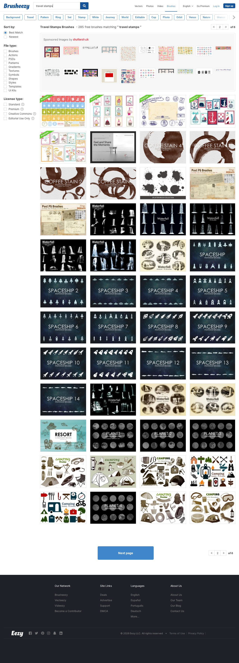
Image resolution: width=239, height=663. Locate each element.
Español (135, 600)
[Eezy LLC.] (17, 633)
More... (135, 616)
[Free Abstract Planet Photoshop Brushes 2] (163, 435)
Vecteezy (60, 600)
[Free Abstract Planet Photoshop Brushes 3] (212, 435)
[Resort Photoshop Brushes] (63, 435)
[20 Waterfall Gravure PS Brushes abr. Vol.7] (212, 399)
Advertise (106, 600)
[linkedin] (60, 633)
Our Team (176, 600)
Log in (216, 6)
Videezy (60, 605)
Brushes (171, 6)
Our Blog (175, 605)
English (135, 594)
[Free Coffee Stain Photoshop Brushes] (113, 183)
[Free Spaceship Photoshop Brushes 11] (113, 363)
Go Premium (203, 6)
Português (137, 605)
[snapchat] (54, 633)
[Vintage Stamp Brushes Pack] (163, 111)
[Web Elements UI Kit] (113, 147)
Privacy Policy (196, 633)
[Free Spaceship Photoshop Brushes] (212, 255)
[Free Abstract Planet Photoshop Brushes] (113, 435)
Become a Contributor (68, 611)
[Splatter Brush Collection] (163, 183)
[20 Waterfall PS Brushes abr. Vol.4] (163, 219)
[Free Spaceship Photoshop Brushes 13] (212, 363)
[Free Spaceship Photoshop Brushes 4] (163, 291)
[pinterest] (42, 633)
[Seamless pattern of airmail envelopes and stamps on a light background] (128, 54)
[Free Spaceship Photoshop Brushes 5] (212, 291)
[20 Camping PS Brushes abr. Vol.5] (163, 472)
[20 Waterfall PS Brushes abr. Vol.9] (113, 399)
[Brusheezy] (17, 6)
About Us (176, 594)
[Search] (84, 5)
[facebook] (30, 633)
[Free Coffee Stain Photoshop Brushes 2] (63, 183)
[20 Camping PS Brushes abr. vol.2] (113, 472)
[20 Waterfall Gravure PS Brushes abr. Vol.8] (163, 399)
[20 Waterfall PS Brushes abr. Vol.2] (113, 219)
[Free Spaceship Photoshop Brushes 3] (113, 291)
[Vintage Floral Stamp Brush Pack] (63, 147)
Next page (125, 553)
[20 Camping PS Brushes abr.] (212, 508)
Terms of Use (177, 633)
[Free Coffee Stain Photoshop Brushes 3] (212, 147)
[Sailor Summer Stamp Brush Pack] (212, 111)
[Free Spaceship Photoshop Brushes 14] (63, 399)
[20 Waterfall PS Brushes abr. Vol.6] (163, 255)
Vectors (138, 6)
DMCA (104, 611)
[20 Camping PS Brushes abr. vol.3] (163, 508)
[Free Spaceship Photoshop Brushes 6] (63, 327)
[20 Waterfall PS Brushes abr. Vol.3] (113, 255)
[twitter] (36, 633)
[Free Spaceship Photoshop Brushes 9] (212, 327)
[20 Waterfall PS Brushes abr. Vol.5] (212, 219)
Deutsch (136, 611)
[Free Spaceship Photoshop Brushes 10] (63, 363)
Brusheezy (61, 594)
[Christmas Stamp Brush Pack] (63, 111)
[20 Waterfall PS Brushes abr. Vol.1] (63, 255)
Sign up (229, 5)
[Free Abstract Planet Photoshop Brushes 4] (113, 508)
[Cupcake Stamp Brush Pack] (113, 111)
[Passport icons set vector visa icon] (204, 71)
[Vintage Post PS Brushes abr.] (212, 183)
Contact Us (177, 611)
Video (160, 6)
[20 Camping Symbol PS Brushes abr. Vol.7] (212, 472)
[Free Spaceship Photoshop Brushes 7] (113, 327)
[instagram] (48, 633)
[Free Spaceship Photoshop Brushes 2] (63, 291)
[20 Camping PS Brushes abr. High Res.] (63, 472)
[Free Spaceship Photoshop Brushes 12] (163, 363)
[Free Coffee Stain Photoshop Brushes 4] (163, 147)
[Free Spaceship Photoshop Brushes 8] (163, 327)
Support (105, 605)
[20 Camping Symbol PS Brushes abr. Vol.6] (63, 508)
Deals (103, 594)
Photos (149, 6)
